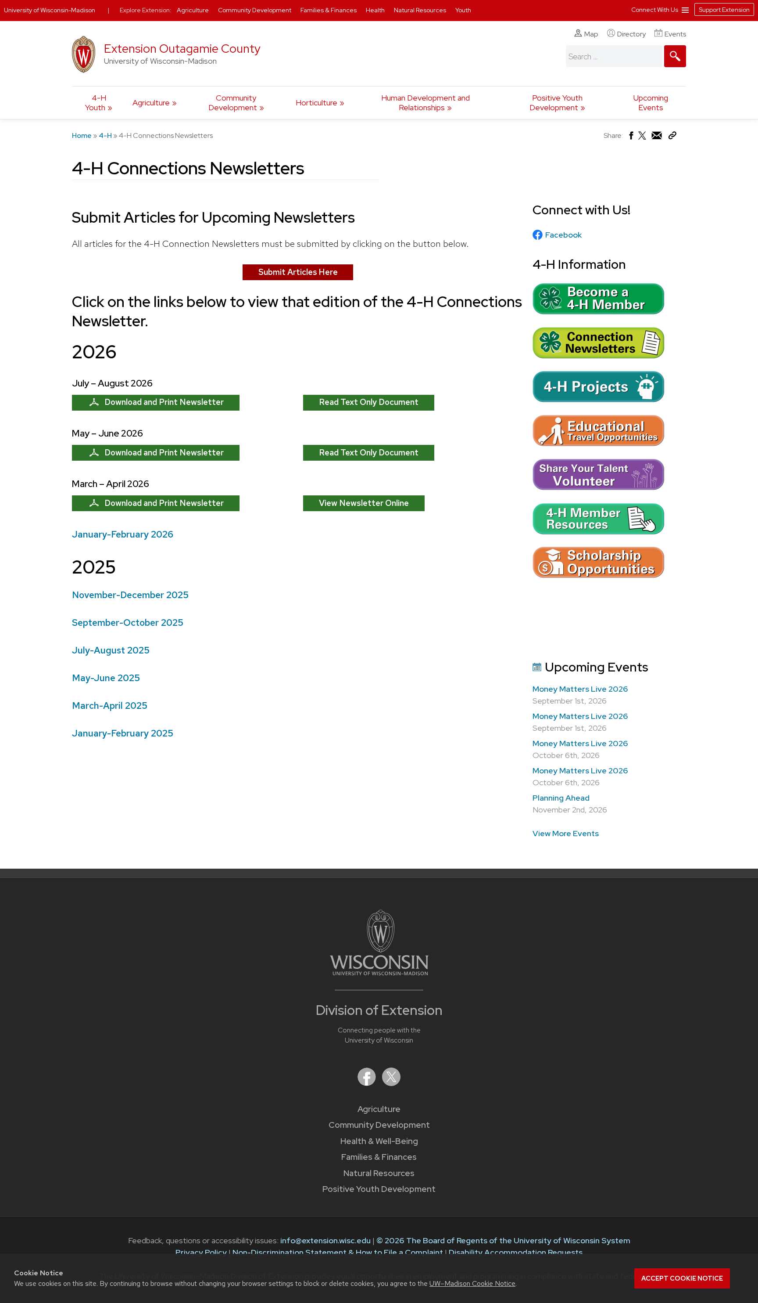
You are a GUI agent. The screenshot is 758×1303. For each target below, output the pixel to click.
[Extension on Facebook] (368, 1083)
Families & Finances (379, 1156)
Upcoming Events (650, 102)
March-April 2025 (109, 705)
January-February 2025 (122, 733)
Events (675, 34)
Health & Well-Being (379, 1141)
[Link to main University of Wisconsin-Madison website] (379, 972)
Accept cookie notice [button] (682, 1278)
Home (82, 135)
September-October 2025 (127, 622)
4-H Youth (95, 102)
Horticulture (316, 102)
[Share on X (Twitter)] (642, 139)
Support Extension (724, 10)
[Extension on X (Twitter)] (391, 1083)
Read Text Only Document (368, 402)
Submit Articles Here (298, 272)
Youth (463, 10)
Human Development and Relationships (425, 102)
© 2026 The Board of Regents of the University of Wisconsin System (503, 1240)
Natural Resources (379, 1173)
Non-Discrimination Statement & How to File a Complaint (337, 1252)
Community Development (232, 102)
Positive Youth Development (556, 102)
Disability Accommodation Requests (516, 1252)
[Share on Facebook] (630, 137)
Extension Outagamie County (182, 48)
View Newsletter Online (364, 503)
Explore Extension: (146, 10)
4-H (105, 135)
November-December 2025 (130, 595)
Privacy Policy (201, 1252)
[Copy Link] (672, 137)
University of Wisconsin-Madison (49, 10)
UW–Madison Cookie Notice (472, 1283)
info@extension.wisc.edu (325, 1240)
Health (376, 10)
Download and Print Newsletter (164, 402)
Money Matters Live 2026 (580, 689)
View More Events (566, 833)
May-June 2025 (106, 678)
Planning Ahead (561, 798)
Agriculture (151, 102)
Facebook (563, 235)
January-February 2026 (122, 534)
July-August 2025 (111, 650)
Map (591, 34)
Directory (631, 34)
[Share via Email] (657, 137)
